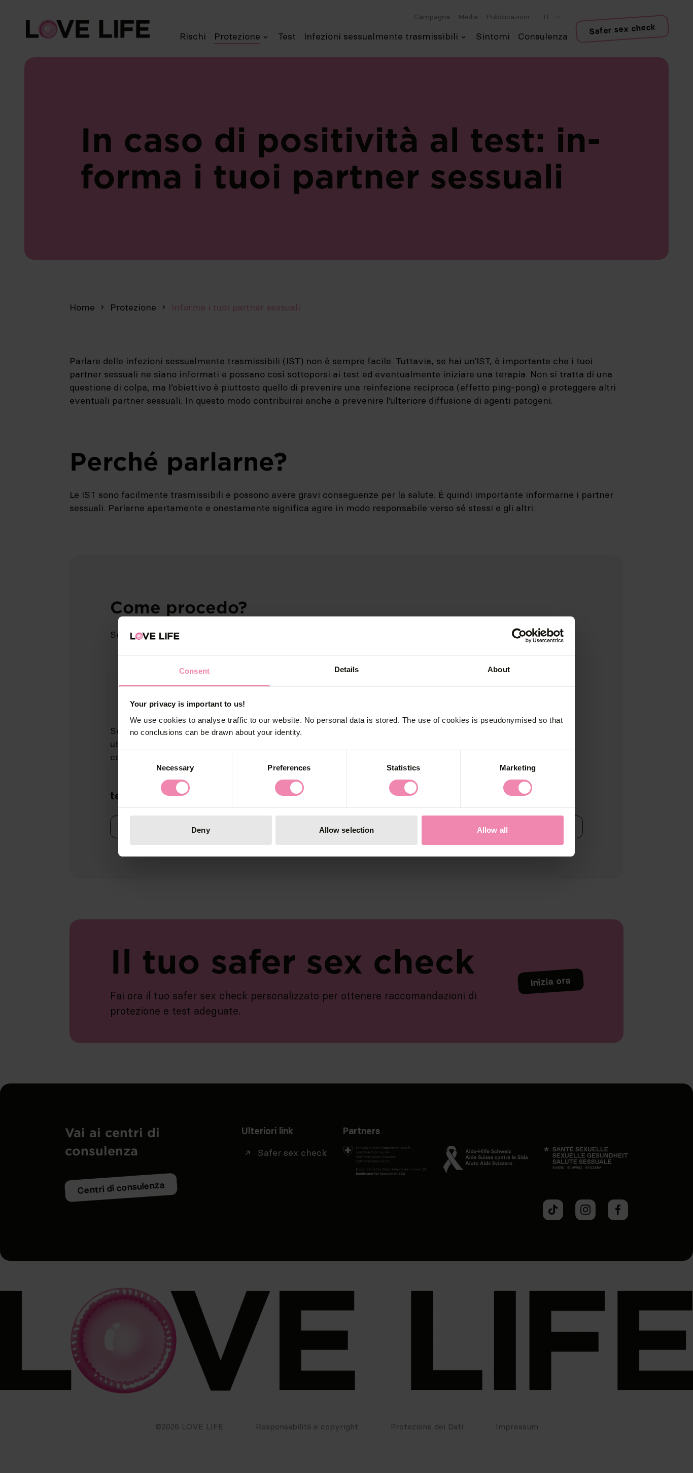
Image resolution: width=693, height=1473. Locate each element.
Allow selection (346, 830)
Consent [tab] (194, 671)
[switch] (289, 788)
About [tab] (499, 669)
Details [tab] (346, 669)
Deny (200, 830)
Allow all (492, 830)
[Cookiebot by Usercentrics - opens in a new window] (519, 635)
